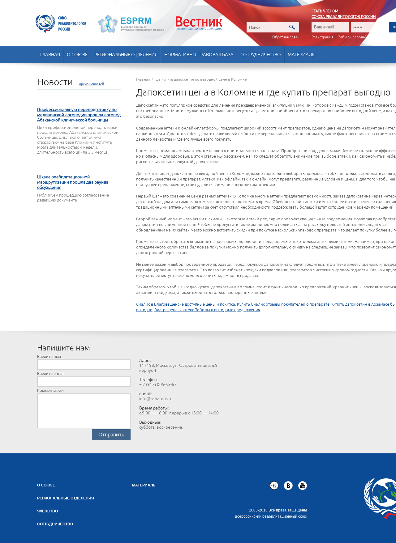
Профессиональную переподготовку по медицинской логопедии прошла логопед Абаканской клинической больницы (79, 115)
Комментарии (50, 390)
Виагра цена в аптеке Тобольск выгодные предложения (207, 310)
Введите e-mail (50, 373)
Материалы (302, 55)
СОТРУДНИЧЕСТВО (55, 524)
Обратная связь (285, 37)
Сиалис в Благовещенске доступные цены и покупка (185, 304)
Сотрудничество (260, 55)
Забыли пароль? (352, 37)
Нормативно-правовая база (199, 55)
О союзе (77, 55)
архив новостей (91, 84)
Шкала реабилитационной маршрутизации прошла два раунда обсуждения (72, 182)
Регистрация (322, 37)
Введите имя (49, 356)
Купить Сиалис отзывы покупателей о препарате (283, 304)
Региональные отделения (125, 55)
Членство (47, 511)
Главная (50, 55)
